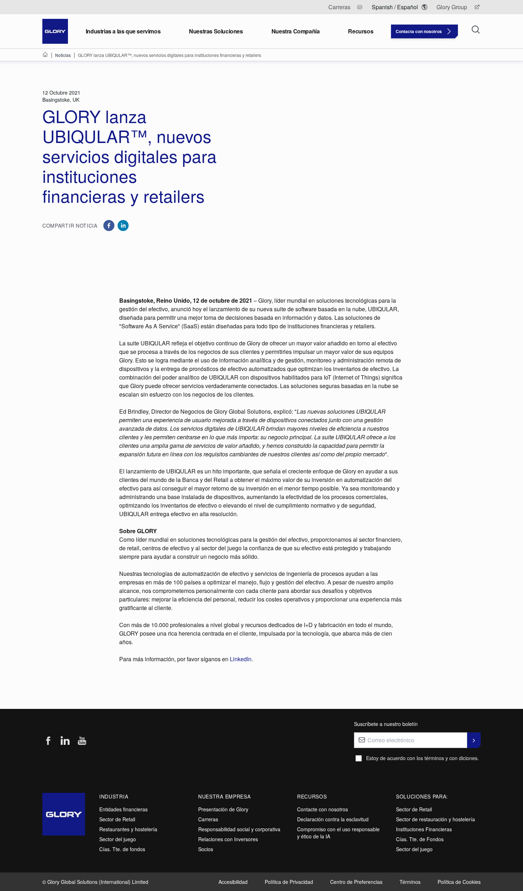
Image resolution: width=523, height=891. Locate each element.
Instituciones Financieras (424, 829)
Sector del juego (117, 839)
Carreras (208, 819)
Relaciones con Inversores (228, 839)
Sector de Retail (117, 819)
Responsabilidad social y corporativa (239, 829)
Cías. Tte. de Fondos (420, 839)
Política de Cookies (459, 881)
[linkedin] (123, 225)
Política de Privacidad (289, 881)
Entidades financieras (123, 809)
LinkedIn (241, 659)
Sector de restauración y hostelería (435, 819)
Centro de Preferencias (356, 881)
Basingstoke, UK (60, 99)
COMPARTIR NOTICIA (69, 225)
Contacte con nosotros (322, 809)
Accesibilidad (233, 881)
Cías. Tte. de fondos (122, 849)
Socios (205, 849)
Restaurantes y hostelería (128, 829)
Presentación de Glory (223, 809)
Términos (410, 881)
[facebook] (109, 225)
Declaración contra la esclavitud (333, 819)
